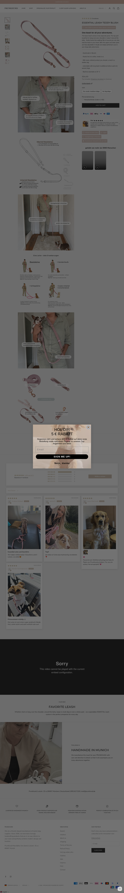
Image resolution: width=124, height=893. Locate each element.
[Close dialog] (88, 427)
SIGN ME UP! (62, 456)
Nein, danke (62, 463)
